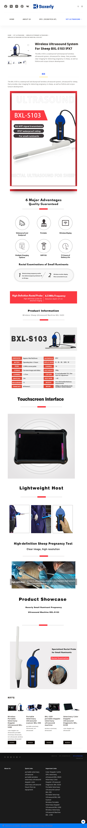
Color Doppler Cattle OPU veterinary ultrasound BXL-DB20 (53, 774)
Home (11, 19)
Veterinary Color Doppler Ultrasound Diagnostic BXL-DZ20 (70, 720)
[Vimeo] (19, 757)
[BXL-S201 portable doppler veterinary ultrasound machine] (53, 707)
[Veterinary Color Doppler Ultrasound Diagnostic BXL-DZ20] (71, 707)
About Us (27, 19)
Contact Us (79, 758)
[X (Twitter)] (11, 6)
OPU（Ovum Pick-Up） (48, 19)
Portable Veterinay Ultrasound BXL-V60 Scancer (53, 797)
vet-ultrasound (73, 19)
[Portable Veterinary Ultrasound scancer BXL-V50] (34, 707)
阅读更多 (12, 742)
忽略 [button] (83, 825)
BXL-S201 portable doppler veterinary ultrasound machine (52, 720)
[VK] (27, 6)
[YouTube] (17, 757)
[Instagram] (16, 6)
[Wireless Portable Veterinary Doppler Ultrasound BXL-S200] (16, 707)
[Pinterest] (22, 6)
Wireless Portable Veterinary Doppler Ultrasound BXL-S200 (15, 721)
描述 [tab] (43, 74)
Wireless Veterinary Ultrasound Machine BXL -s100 (53, 812)
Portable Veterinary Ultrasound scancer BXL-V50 (33, 719)
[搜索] (78, 6)
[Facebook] (5, 6)
